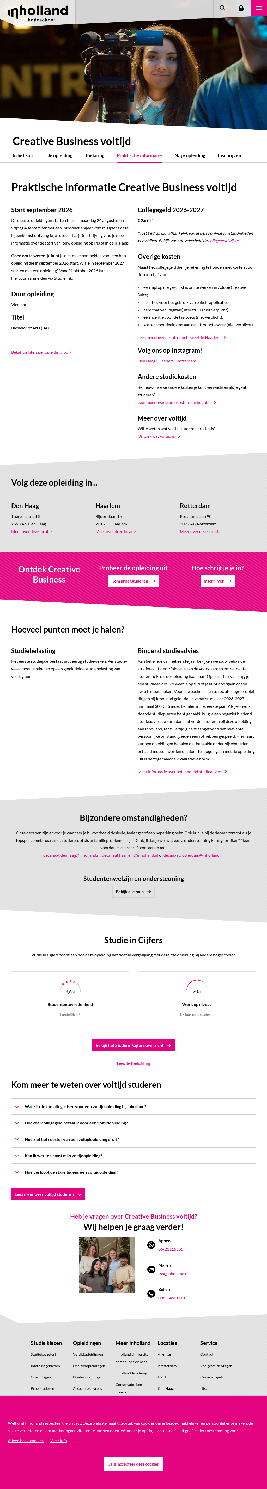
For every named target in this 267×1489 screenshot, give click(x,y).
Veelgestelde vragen (216, 1365)
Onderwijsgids (212, 1377)
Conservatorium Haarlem (129, 1388)
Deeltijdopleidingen (89, 1365)
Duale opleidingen (87, 1377)
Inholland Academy (131, 1373)
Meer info (58, 1440)
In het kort (23, 155)
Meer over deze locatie (31, 531)
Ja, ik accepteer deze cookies (133, 1463)
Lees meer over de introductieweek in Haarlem (179, 337)
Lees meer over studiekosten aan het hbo (174, 402)
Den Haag (146, 360)
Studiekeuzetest (43, 1354)
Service (209, 1343)
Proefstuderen (42, 1388)
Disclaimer (209, 1388)
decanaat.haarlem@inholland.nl (130, 855)
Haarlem (166, 360)
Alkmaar (165, 1354)
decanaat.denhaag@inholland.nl (71, 855)
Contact (206, 1354)
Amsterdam (167, 1365)
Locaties (167, 1343)
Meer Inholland (133, 1343)
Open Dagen (41, 1377)
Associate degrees (87, 1388)
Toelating (94, 155)
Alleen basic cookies (26, 1440)
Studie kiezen (46, 1343)
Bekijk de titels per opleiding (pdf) (41, 351)
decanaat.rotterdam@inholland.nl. (193, 855)
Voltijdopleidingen (88, 1354)
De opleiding (59, 155)
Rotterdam (186, 360)
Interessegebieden (45, 1365)
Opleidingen (87, 1343)
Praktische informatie (139, 155)
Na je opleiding (189, 155)
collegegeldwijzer (223, 240)
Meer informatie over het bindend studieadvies (180, 771)
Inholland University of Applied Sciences (132, 1358)
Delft (162, 1377)
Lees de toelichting (133, 1063)
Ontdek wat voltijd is (156, 436)
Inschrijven (229, 155)
